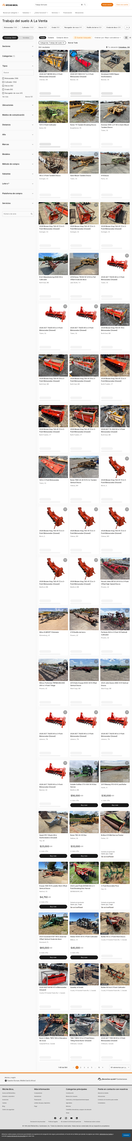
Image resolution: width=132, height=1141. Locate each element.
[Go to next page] (102, 1067)
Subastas (26, 13)
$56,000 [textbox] (75, 795)
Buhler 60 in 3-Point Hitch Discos (113, 937)
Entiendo (126, 1135)
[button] (10, 27)
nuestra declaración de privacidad (16, 1136)
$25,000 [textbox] (44, 846)
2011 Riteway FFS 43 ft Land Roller (113, 784)
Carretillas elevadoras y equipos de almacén (78, 1110)
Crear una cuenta (122, 4)
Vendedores (37, 1096)
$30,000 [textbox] (106, 795)
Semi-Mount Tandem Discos (80, 176)
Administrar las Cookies (106, 1134)
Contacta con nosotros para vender (108, 1100)
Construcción (70, 1093)
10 (99, 1067)
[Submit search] (85, 4)
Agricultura (69, 1103)
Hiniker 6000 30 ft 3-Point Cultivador (84, 937)
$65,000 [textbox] (44, 947)
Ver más (5, 97)
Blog (3, 1106)
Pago (35, 1106)
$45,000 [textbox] (75, 947)
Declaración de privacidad (37, 1122)
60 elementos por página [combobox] (120, 1067)
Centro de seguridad (8, 1110)
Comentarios (101, 1103)
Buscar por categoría (10, 13)
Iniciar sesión (107, 4)
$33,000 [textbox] (75, 846)
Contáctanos (122, 1079)
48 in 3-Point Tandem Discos (49, 176)
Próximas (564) (10, 38)
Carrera (4, 1103)
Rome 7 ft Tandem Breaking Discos (83, 125)
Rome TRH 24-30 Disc (78, 835)
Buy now (84, 805)
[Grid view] (126, 37)
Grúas (67, 1113)
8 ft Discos (105, 176)
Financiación (67, 13)
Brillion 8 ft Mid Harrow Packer (112, 835)
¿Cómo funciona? (40, 13)
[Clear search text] (82, 4)
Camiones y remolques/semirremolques (77, 1100)
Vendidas (26, 38)
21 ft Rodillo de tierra (77, 632)
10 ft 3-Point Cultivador (47, 125)
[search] (32, 214)
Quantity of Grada (76, 987)
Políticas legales (53, 1122)
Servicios (55, 13)
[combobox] (108, 37)
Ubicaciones (79, 13)
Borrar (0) (29, 97)
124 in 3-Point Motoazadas (49, 480)
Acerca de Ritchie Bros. (8, 1093)
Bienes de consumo (71, 1096)
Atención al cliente (103, 1093)
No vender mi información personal (71, 1122)
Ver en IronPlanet (107, 857)
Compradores (38, 1093)
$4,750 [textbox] (44, 897)
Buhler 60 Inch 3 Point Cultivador (113, 987)
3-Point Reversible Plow (110, 886)
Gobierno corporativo (8, 1096)
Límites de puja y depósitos (42, 1103)
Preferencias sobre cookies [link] (92, 1122)
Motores (68, 1106)
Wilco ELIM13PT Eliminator (49, 632)
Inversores (5, 1100)
